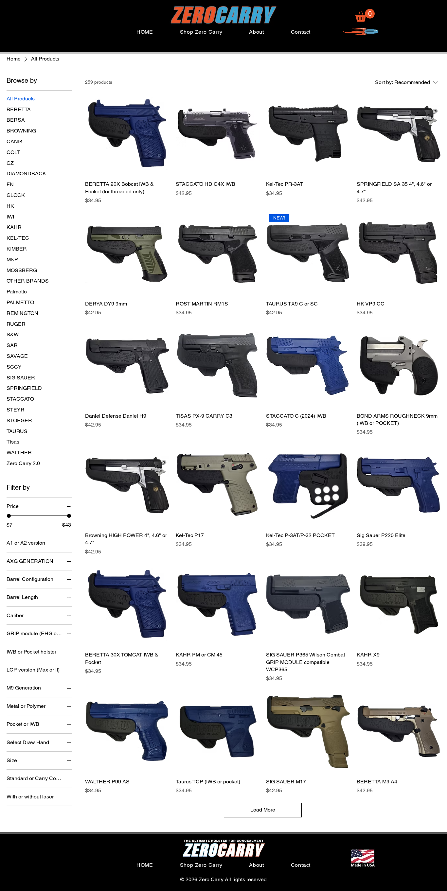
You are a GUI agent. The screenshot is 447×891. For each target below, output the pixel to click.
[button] (365, 15)
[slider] (9, 516)
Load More (262, 810)
